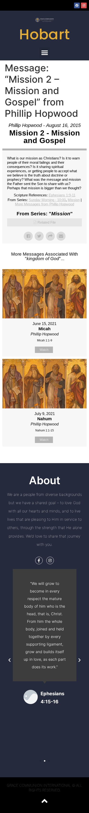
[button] (44, 52)
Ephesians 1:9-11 (62, 195)
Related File (46, 222)
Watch (44, 350)
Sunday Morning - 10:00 (47, 200)
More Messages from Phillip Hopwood (44, 204)
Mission (74, 200)
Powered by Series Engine (44, 458)
